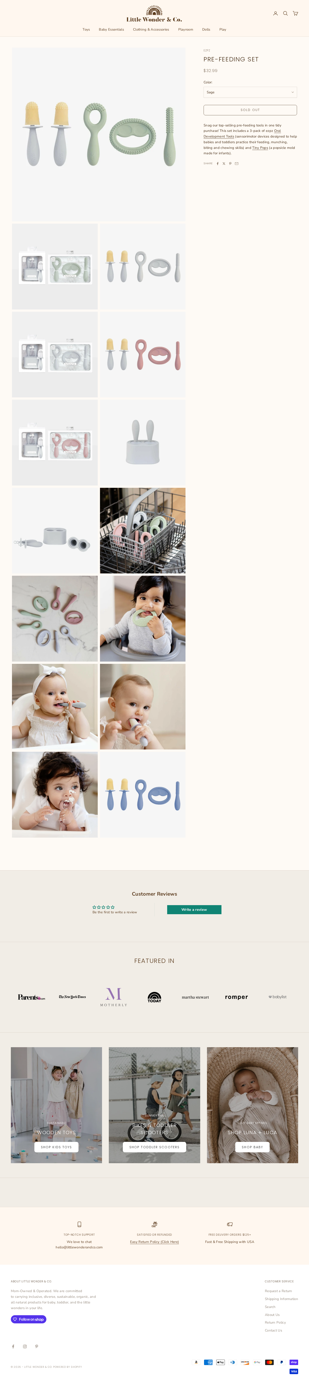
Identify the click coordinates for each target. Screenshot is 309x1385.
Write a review (194, 909)
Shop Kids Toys (56, 1147)
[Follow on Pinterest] (36, 1346)
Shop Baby (252, 1147)
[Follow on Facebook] (13, 1346)
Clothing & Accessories (151, 29)
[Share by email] (236, 163)
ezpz (207, 50)
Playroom (185, 29)
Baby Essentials (111, 29)
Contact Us (273, 1330)
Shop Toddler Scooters (154, 1147)
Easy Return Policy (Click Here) (154, 1242)
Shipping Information (281, 1299)
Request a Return (278, 1291)
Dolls (206, 29)
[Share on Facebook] (217, 163)
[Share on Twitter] (224, 163)
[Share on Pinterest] (230, 163)
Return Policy (275, 1322)
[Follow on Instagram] (25, 1346)
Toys (86, 29)
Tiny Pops (260, 147)
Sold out (250, 110)
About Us (272, 1314)
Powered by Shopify (67, 1367)
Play (222, 29)
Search (270, 1307)
